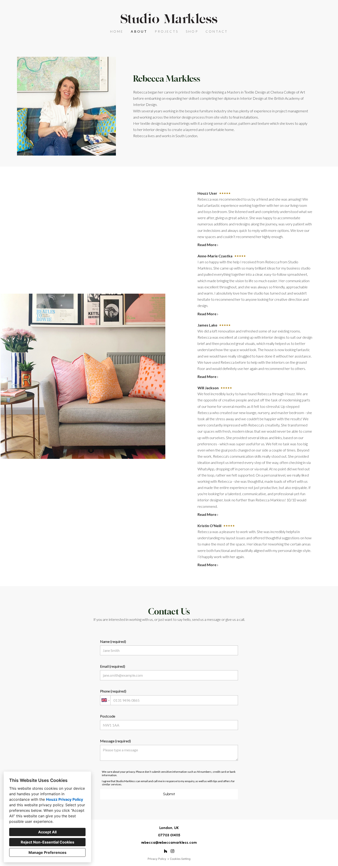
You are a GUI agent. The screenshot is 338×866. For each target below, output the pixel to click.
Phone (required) (113, 691)
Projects (166, 31)
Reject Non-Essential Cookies (47, 842)
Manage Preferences (47, 852)
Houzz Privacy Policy (64, 799)
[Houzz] (165, 851)
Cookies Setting (180, 858)
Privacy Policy (157, 858)
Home (117, 31)
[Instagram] (172, 851)
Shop (192, 31)
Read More (207, 244)
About (139, 31)
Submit (169, 794)
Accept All (47, 832)
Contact (217, 31)
